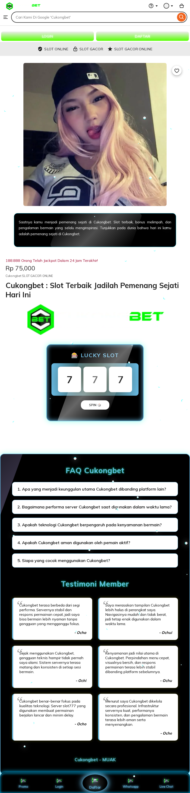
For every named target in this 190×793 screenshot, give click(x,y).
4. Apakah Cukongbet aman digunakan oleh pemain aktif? (73, 542)
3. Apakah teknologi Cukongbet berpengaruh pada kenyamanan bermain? (89, 524)
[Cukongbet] (23, 9)
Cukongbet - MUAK (95, 759)
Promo (23, 786)
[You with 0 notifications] (168, 5)
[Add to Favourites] (177, 70)
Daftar (95, 787)
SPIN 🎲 (95, 405)
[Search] (181, 17)
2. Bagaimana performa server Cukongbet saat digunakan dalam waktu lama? (94, 507)
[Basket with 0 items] (181, 5)
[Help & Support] (153, 5)
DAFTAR (142, 36)
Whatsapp (131, 786)
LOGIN (47, 36)
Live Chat (166, 786)
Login (59, 786)
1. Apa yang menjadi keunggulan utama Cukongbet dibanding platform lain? (91, 489)
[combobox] (93, 17)
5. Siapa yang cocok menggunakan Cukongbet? (63, 560)
